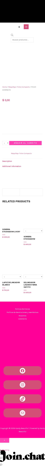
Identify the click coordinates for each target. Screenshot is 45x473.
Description (7, 161)
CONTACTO (22, 319)
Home (4, 87)
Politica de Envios (22, 309)
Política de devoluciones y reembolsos (22, 312)
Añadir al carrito (25, 143)
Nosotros (22, 316)
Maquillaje (12, 87)
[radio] (9, 108)
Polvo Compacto (23, 87)
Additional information (11, 166)
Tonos (5, 105)
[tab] (22, 161)
